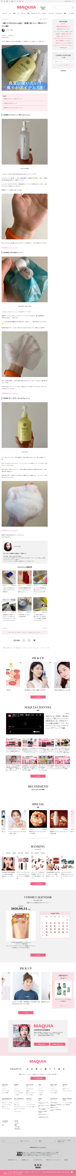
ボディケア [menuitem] (23, 13)
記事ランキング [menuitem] (5, 1106)
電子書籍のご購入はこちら (57, 1044)
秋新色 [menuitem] (27, 1090)
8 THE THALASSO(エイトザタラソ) (21, 942)
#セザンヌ (71, 45)
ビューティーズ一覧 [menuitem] (6, 1104)
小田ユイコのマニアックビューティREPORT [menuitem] (43, 1109)
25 (51, 932)
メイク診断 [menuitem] (16, 1094)
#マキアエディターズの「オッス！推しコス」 (63, 38)
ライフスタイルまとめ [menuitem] (30, 1104)
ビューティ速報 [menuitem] (29, 1094)
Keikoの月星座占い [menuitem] (54, 1102)
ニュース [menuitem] (4, 1088)
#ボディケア (13, 632)
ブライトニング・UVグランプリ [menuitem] (19, 1109)
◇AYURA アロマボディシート (10, 103)
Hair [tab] (32, 853)
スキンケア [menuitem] (4, 13)
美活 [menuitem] (28, 13)
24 (47, 932)
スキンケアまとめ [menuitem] (5, 1090)
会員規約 (66, 1159)
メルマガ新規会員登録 (38, 1078)
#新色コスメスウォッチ (65, 36)
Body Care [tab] (20, 853)
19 (55, 929)
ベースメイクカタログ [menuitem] (18, 1092)
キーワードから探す (63, 65)
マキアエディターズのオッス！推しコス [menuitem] (43, 1103)
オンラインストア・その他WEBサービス (64, 1141)
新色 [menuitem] (14, 13)
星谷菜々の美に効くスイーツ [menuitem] (43, 1115)
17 (46, 929)
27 (59, 932)
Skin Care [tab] (8, 853)
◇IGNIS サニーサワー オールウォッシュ (12, 107)
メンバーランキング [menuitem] (6, 1108)
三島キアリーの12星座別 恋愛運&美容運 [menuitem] (56, 1105)
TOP (4, 647)
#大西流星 (63, 33)
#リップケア (63, 43)
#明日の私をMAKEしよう (63, 26)
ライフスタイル (5, 19)
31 (46, 935)
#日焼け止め (57, 43)
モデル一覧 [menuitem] (17, 1126)
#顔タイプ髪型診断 (60, 40)
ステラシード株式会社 (22, 943)
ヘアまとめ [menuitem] (40, 1092)
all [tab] (3, 853)
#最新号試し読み (63, 47)
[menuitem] (7, 1085)
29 (67, 932)
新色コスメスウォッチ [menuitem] (30, 1092)
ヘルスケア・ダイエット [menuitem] (67, 1090)
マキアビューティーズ (10, 647)
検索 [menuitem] (3, 1125)
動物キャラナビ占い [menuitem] (54, 1107)
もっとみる (38, 697)
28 (63, 932)
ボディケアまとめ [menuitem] (54, 1090)
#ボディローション (36, 632)
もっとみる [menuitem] (71, 13)
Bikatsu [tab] (27, 853)
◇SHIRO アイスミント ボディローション (12, 98)
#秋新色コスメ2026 (69, 31)
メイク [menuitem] (10, 13)
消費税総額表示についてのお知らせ (38, 1147)
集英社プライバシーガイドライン (53, 1159)
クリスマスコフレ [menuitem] (29, 1088)
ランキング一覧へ (38, 883)
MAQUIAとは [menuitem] (17, 1128)
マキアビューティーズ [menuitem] (35, 13)
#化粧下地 (69, 43)
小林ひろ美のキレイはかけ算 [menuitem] (43, 1106)
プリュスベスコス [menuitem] (17, 1111)
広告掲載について (25, 1159)
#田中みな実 (68, 33)
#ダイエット (56, 45)
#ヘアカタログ (68, 40)
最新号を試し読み (41, 1044)
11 (50, 926)
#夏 (9, 632)
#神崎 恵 (58, 36)
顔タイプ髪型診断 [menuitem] (66, 1104)
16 (42, 929)
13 (59, 926)
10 (46, 926)
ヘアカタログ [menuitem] (41, 1090)
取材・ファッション (25, 1141)
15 (67, 926)
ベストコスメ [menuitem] (51, 13)
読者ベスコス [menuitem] (16, 1104)
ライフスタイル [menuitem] (59, 13)
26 (55, 932)
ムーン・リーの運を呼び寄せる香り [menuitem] (55, 1110)
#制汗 (30, 632)
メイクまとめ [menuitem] (16, 1090)
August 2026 (55, 913)
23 (42, 932)
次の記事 (44, 628)
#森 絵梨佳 (58, 33)
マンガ (3, 1141)
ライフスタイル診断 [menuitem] (30, 1106)
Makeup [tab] (14, 853)
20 (59, 929)
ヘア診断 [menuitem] (40, 1094)
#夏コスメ (19, 632)
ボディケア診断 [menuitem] (53, 1092)
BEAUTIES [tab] (43, 853)
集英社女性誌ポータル (69, 1)
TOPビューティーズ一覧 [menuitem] (7, 1102)
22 (67, 929)
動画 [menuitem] (16, 1124)
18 (50, 929)
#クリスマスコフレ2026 (59, 31)
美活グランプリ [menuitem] (66, 1088)
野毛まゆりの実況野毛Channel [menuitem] (42, 1112)
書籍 (40, 1141)
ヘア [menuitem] (18, 13)
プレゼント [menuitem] (44, 13)
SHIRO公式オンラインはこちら (10, 247)
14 (63, 926)
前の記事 (5, 628)
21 (63, 929)
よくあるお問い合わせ (37, 1159)
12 (55, 926)
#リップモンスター (64, 45)
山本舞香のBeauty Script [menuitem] (43, 1117)
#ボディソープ (25, 632)
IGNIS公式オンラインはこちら (9, 530)
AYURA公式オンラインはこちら (10, 393)
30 (42, 935)
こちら (50, 1155)
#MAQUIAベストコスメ (63, 29)
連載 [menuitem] (65, 13)
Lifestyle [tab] (37, 853)
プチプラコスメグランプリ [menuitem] (19, 1106)
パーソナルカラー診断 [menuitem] (67, 1102)
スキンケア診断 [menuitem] (5, 1092)
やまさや (16, 546)
